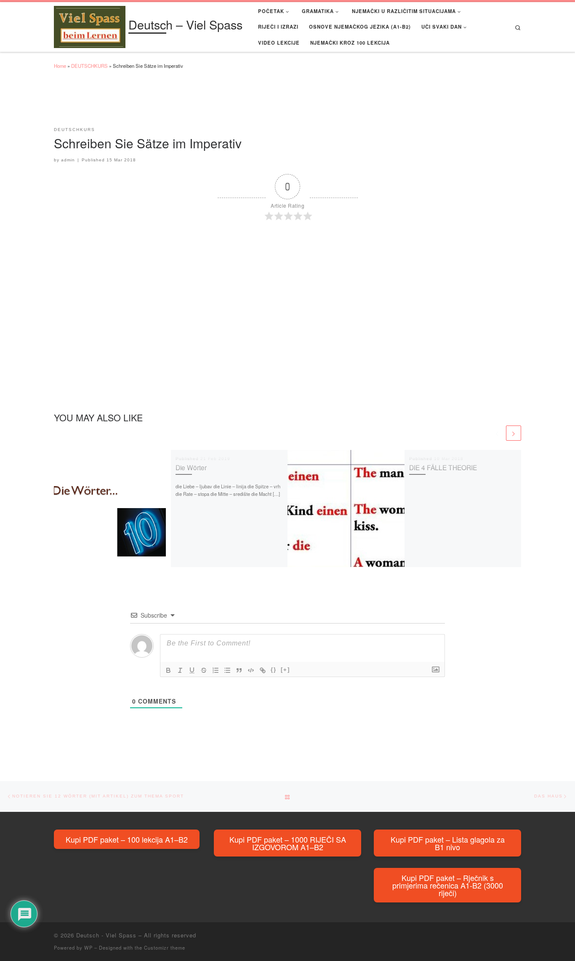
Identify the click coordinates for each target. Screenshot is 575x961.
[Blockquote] (239, 670)
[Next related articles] (513, 433)
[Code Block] (251, 670)
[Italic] (180, 670)
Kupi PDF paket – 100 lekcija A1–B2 (127, 839)
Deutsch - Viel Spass (106, 935)
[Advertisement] (207, 102)
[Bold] (168, 670)
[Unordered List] (227, 670)
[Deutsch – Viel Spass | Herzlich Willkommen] (89, 25)
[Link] (263, 670)
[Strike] (204, 670)
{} (274, 670)
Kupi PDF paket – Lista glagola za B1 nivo (448, 843)
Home (60, 65)
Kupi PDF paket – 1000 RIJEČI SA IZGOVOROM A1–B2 (287, 843)
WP (88, 947)
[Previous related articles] (497, 433)
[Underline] (192, 670)
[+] (285, 670)
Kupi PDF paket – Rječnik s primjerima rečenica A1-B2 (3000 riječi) (447, 885)
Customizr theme (164, 947)
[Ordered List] (215, 670)
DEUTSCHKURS (89, 65)
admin (68, 160)
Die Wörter (191, 467)
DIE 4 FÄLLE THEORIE (443, 467)
